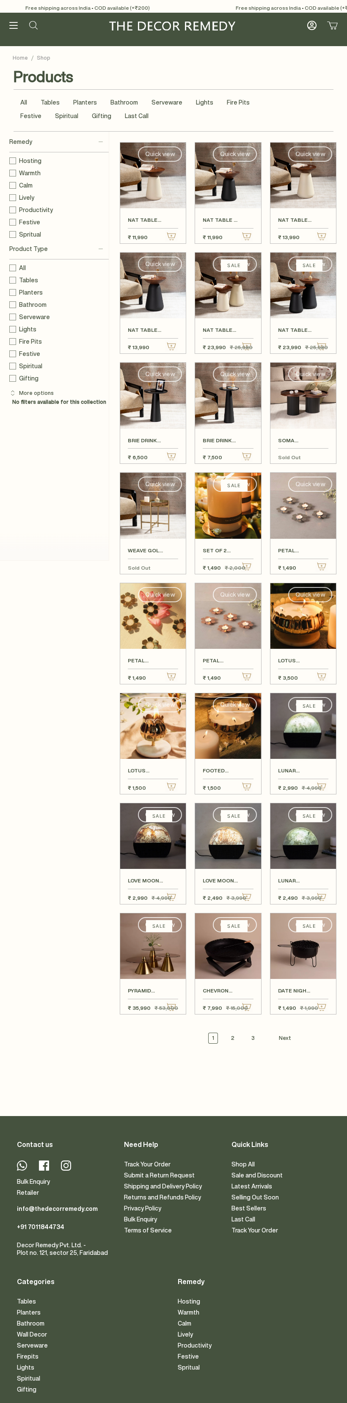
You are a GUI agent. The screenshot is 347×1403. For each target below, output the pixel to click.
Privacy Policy (142, 1208)
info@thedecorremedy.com (57, 1209)
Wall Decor (32, 1334)
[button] (33, 25)
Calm (26, 185)
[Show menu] (13, 25)
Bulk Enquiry (33, 1182)
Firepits (28, 1356)
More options (36, 393)
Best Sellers (248, 1208)
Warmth (30, 173)
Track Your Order (147, 1164)
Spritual (30, 234)
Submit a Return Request (159, 1175)
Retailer (28, 1193)
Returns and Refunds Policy (162, 1197)
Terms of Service (148, 1230)
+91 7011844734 (40, 1227)
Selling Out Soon (255, 1197)
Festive (30, 116)
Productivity (36, 210)
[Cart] (332, 25)
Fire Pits (238, 102)
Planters (85, 102)
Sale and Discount (257, 1175)
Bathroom (124, 102)
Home (20, 58)
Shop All (243, 1164)
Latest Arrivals (251, 1186)
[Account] (312, 25)
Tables (50, 102)
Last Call (137, 116)
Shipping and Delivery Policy (163, 1186)
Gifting (101, 116)
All (23, 102)
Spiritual (66, 116)
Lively (26, 198)
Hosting (30, 161)
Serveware (166, 102)
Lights (204, 102)
